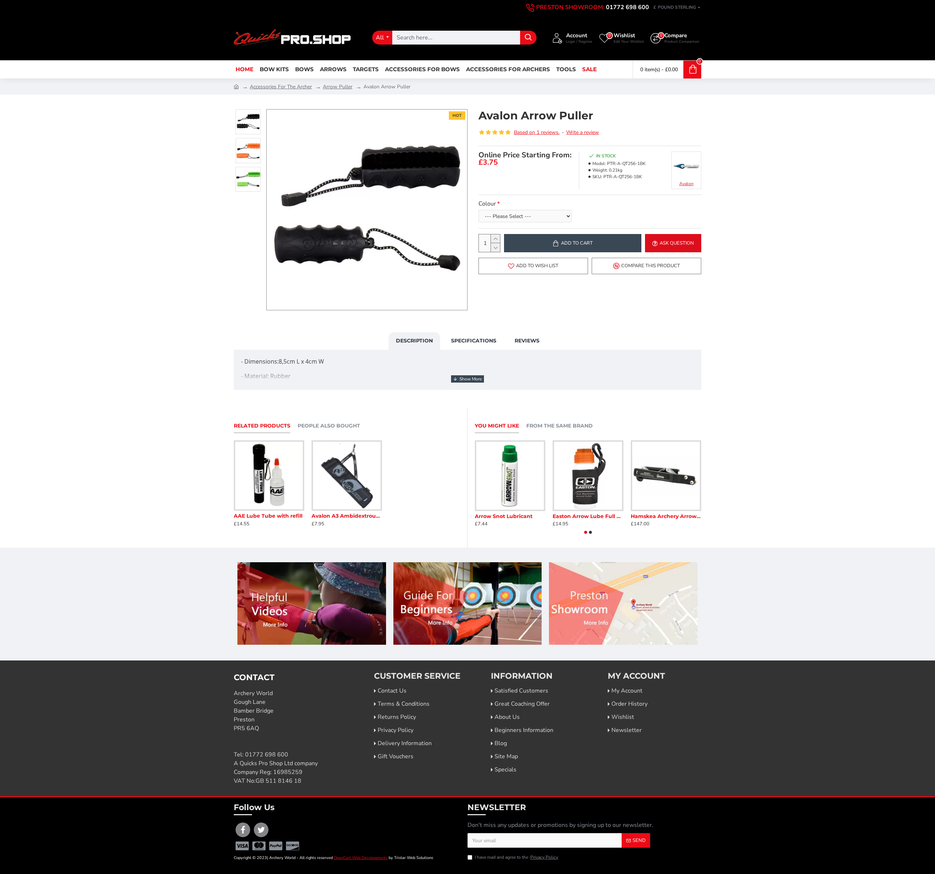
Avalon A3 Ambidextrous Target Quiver (347, 516)
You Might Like (497, 426)
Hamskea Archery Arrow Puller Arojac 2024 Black (666, 516)
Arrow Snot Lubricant (504, 516)
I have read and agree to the (516, 857)
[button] (585, 532)
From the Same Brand (559, 426)
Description (414, 340)
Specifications (473, 340)
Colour (487, 204)
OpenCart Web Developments (361, 857)
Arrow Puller (337, 86)
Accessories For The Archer (281, 86)
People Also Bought (329, 426)
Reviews (527, 340)
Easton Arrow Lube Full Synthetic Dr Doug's (588, 516)
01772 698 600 (266, 755)
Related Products (262, 426)
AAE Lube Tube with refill (268, 516)
